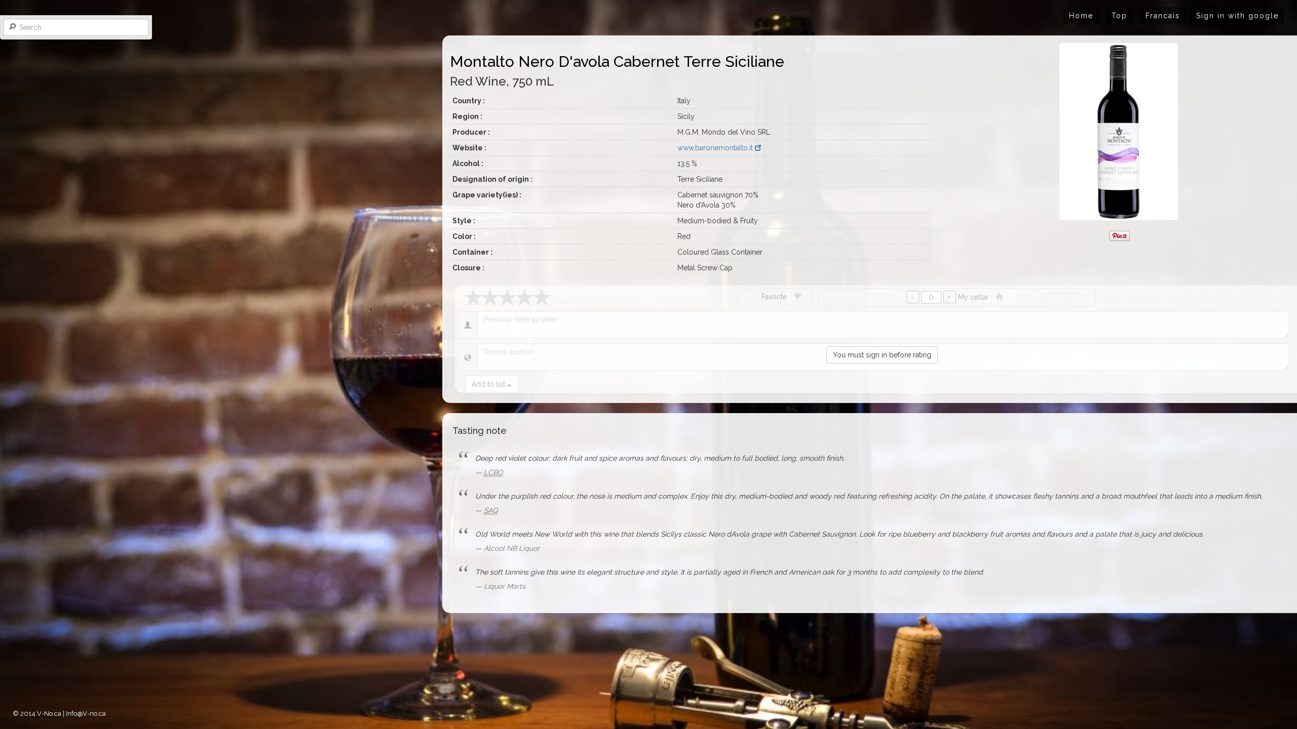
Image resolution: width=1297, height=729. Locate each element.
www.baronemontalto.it (716, 148)
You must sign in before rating (882, 355)
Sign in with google (1237, 16)
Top (1119, 16)
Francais (1163, 16)
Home (1081, 16)
